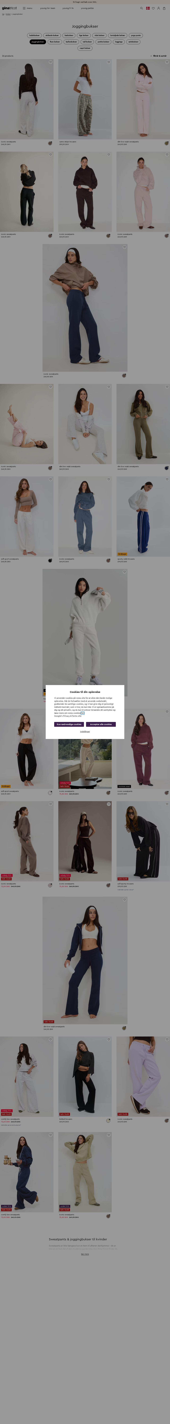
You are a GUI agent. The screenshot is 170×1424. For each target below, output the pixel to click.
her (82, 713)
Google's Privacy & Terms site (67, 716)
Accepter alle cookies (101, 724)
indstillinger (85, 732)
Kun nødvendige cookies (69, 724)
